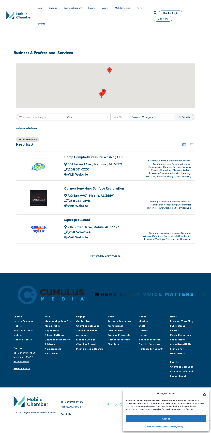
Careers (144, 330)
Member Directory (118, 339)
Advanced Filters (26, 128)
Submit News (178, 339)
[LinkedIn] (112, 404)
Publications (177, 325)
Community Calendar (183, 371)
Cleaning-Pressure (26, 139)
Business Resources (119, 321)
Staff (142, 325)
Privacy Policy (176, 426)
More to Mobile (23, 339)
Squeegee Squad (77, 220)
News (173, 316)
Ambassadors (53, 348)
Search (186, 117)
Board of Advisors (149, 344)
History (143, 335)
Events (174, 362)
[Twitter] (116, 404)
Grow (110, 316)
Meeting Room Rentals (89, 348)
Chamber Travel (86, 344)
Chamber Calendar (87, 325)
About (142, 316)
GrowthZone (113, 255)
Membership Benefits (58, 321)
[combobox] (88, 117)
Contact (19, 348)
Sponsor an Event (86, 330)
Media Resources (180, 335)
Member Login (170, 13)
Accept (166, 418)
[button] (204, 393)
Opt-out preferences (157, 426)
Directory (163, 18)
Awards (174, 330)
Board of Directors (150, 339)
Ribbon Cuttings (54, 335)
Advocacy (82, 335)
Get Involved (83, 321)
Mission (143, 321)
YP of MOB (51, 353)
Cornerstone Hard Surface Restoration (94, 188)
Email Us (65, 414)
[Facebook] (108, 404)
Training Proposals (118, 335)
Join (47, 316)
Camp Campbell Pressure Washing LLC (93, 157)
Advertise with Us (180, 344)
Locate (18, 316)
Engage (81, 316)
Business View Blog (181, 321)
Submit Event (178, 375)
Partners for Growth (151, 348)
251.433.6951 (21, 361)
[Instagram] (121, 404)
